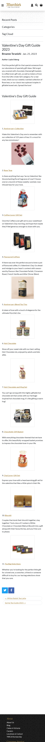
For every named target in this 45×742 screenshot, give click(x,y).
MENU (3, 5)
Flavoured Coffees (12, 257)
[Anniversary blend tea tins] (22, 288)
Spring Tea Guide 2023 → (15, 603)
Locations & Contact (15, 734)
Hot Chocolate (10, 343)
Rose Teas (8, 170)
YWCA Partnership (14, 737)
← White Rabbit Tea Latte (15, 598)
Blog (8, 725)
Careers (10, 731)
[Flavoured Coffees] (22, 240)
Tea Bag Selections (13, 564)
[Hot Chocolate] (22, 327)
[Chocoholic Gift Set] (22, 415)
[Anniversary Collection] (22, 112)
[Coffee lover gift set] (22, 198)
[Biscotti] (22, 499)
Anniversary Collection (14, 128)
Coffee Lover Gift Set (13, 215)
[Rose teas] (22, 154)
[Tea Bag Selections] (22, 547)
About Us (10, 722)
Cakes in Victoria (13, 728)
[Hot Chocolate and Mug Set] (22, 370)
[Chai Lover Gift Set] (22, 459)
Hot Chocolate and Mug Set (15, 387)
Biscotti (8, 515)
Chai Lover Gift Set (12, 475)
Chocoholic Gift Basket (13, 432)
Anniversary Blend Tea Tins (15, 304)
